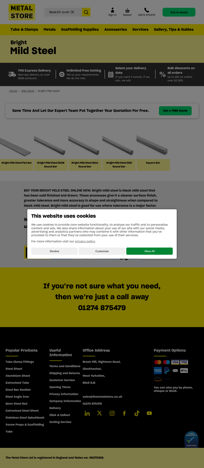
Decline (54, 251)
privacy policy (85, 241)
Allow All (149, 251)
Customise (102, 251)
